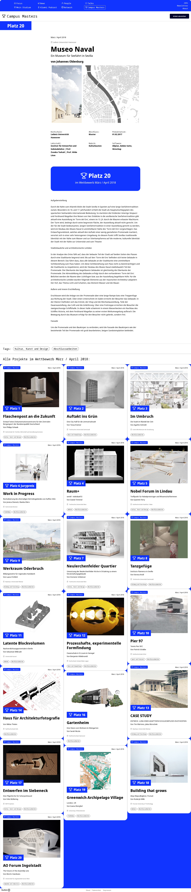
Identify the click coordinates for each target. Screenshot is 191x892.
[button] (133, 432)
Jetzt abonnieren (118, 459)
